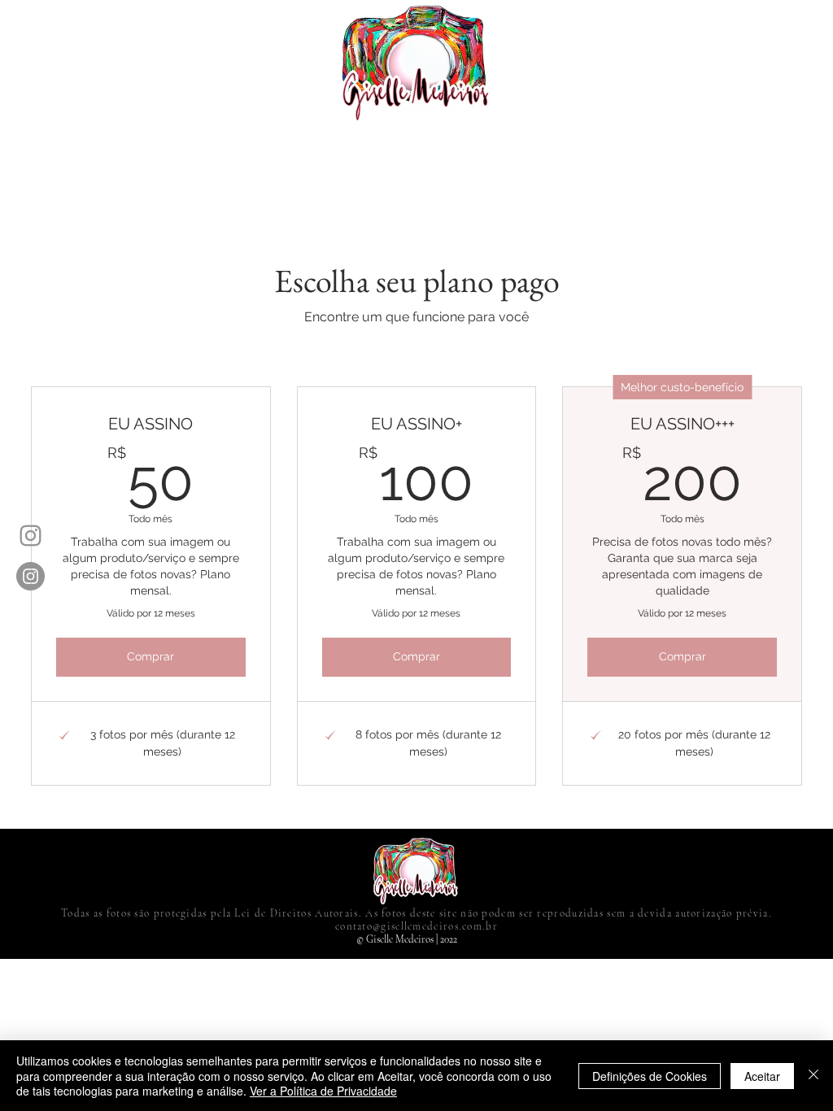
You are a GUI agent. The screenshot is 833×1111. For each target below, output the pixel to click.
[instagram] (30, 535)
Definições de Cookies (649, 1076)
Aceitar (762, 1076)
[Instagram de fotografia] (30, 576)
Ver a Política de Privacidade (323, 1091)
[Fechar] (813, 1075)
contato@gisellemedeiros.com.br (416, 926)
